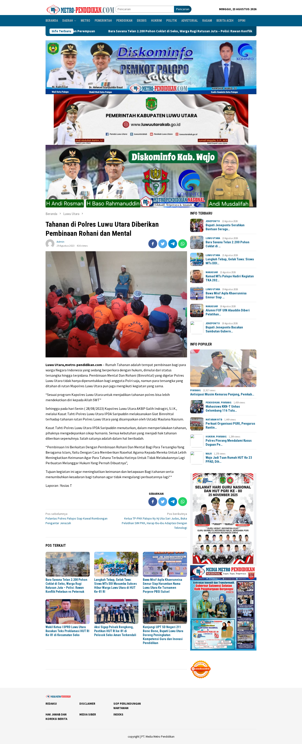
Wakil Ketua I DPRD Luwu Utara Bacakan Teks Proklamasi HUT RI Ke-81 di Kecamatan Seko (67, 631)
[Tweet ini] (162, 243)
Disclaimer (87, 704)
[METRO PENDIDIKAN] (80, 9)
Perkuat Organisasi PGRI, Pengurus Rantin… (230, 426)
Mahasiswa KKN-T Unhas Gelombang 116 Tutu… (223, 408)
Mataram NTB (214, 419)
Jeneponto (213, 221)
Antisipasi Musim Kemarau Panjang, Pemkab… (222, 394)
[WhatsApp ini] (182, 243)
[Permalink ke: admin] (50, 243)
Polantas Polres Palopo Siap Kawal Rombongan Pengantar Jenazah (76, 518)
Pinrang (195, 390)
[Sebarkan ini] (152, 243)
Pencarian (182, 9)
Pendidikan (213, 402)
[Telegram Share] (172, 243)
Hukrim (210, 436)
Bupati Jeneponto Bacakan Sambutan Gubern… (224, 329)
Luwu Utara (213, 238)
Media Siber (87, 714)
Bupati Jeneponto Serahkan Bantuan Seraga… (225, 227)
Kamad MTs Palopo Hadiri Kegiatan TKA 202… (230, 278)
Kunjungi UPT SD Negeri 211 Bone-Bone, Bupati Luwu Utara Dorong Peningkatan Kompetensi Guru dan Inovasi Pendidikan (163, 635)
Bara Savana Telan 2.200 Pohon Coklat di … (227, 244)
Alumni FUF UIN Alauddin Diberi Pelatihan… (228, 312)
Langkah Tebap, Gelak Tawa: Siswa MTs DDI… (230, 261)
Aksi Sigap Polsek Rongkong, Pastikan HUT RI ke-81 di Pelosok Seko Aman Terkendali (115, 631)
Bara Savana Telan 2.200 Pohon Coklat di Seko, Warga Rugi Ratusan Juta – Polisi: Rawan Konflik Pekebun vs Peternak (144, 31)
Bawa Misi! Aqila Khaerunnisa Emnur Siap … (226, 295)
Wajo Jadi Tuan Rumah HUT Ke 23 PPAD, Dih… (229, 460)
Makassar (212, 272)
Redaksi (51, 704)
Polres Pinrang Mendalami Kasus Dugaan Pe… (229, 443)
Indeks (118, 714)
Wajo (209, 453)
